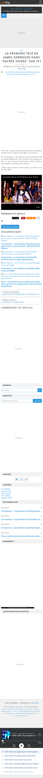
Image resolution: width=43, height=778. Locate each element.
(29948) (5, 489)
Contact (37, 709)
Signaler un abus (6, 711)
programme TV (15, 607)
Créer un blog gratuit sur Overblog (12, 709)
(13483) (5, 495)
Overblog (34, 703)
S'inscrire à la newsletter (10, 227)
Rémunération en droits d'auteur (30, 711)
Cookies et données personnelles (26, 713)
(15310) (6, 491)
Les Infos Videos (21, 8)
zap (21, 50)
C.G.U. (16, 711)
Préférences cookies (21, 716)
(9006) (6, 498)
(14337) (6, 493)
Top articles (28, 709)
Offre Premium (9, 713)
